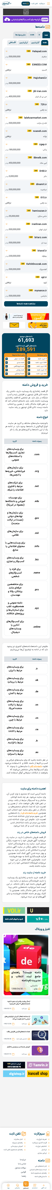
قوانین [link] (23, 1172)
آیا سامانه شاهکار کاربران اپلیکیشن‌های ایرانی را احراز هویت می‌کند (17, 1017)
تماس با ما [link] (22, 1163)
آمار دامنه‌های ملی (41, 1166)
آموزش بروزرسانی (17, 1146)
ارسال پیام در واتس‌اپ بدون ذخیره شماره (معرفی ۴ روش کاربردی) (18, 1002)
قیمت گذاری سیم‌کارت (39, 1143)
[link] (6, 4)
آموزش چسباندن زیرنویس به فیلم (18, 1047)
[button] (26, 1185)
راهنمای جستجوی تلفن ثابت (13, 1150)
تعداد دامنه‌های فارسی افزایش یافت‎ (18, 1032)
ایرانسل (44, 1150)
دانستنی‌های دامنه (41, 1176)
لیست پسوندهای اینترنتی (38, 1169)
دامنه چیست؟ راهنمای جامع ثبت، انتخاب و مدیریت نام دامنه (26, 977)
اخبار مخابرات (18, 1139)
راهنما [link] (24, 1176)
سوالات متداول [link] (20, 1168)
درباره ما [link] (23, 1159)
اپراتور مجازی (42, 1153)
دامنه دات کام (36, 766)
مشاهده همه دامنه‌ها (26, 303)
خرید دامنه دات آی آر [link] (29, 813)
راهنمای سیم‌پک (17, 1143)
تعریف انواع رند (41, 1139)
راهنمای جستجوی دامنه (39, 1173)
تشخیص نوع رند (41, 1146)
